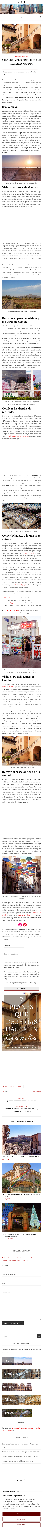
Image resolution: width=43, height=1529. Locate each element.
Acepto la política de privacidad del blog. (20, 983)
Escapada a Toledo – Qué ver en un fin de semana (21, 1157)
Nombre (7, 945)
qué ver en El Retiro (25, 915)
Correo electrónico (11, 954)
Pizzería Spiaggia (21, 585)
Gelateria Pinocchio (28, 553)
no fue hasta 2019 (8, 687)
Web (3, 1284)
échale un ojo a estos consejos (18, 436)
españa (5, 1086)
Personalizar (21, 1519)
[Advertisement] (21, 225)
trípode (30, 1428)
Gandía (12, 1086)
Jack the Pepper (9, 603)
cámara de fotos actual (19, 1428)
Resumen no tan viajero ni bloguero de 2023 (17, 1461)
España (18, 56)
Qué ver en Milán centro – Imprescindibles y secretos (20, 1456)
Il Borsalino (8, 598)
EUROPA (25, 56)
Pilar (6, 1092)
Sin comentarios (36, 1092)
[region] (21, 1510)
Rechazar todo (21, 1525)
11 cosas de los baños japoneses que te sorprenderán (20, 1452)
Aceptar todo (21, 1514)
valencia (20, 1086)
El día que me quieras (11, 610)
